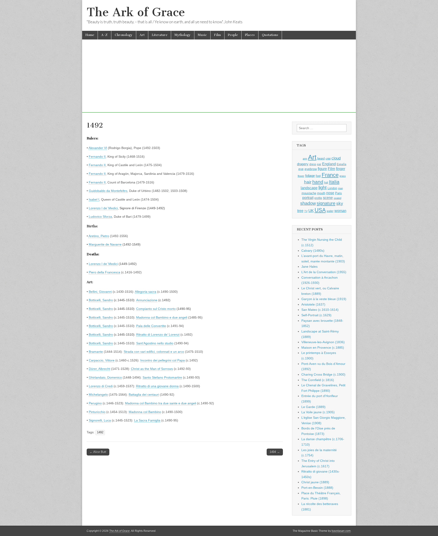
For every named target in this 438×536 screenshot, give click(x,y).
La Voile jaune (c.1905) (318, 412)
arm (305, 158)
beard (321, 158)
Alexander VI (98, 148)
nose (330, 193)
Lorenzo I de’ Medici (103, 208)
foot (318, 176)
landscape (309, 188)
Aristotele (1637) (313, 304)
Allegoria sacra (145, 291)
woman (340, 211)
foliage (310, 176)
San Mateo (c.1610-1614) (320, 309)
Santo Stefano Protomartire (162, 377)
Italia (334, 181)
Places (250, 35)
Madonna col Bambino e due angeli (161, 317)
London (332, 188)
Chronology (124, 35)
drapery (302, 164)
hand (317, 181)
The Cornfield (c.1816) (317, 380)
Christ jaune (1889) (315, 482)
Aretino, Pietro (99, 236)
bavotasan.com (341, 531)
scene (328, 198)
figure (322, 169)
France (330, 175)
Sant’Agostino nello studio (154, 343)
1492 (100, 432)
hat (326, 182)
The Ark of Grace (136, 12)
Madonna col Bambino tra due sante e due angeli (160, 403)
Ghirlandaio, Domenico (105, 377)
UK (311, 210)
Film (217, 35)
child (328, 158)
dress (312, 164)
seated (337, 198)
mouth (321, 193)
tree (300, 211)
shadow (308, 203)
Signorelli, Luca (100, 420)
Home (90, 35)
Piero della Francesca (104, 272)
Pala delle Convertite (151, 326)
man (340, 188)
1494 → (275, 452)
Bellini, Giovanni (100, 291)
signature (326, 203)
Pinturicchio (97, 412)
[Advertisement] (219, 80)
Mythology (183, 35)
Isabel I (94, 199)
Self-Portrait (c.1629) (316, 315)
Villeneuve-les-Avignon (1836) (323, 342)
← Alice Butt (98, 452)
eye (301, 169)
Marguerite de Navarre (105, 244)
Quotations (270, 35)
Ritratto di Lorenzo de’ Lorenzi (158, 334)
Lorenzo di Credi (101, 386)
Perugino (95, 403)
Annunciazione (146, 300)
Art (142, 35)
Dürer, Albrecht (99, 369)
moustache (309, 193)
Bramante (96, 351)
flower (301, 176)
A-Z (104, 35)
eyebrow (311, 169)
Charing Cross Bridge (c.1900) (323, 374)
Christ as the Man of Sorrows (152, 369)
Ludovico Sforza (100, 216)
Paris (338, 193)
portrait (307, 198)
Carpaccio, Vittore (102, 360)
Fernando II (97, 156)
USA (320, 210)
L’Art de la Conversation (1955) (323, 272)
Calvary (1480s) (312, 250)
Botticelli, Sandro (101, 300)
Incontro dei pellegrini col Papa (162, 360)
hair (307, 182)
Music (202, 35)
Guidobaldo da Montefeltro (108, 191)
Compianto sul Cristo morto (156, 309)
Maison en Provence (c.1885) (322, 347)
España (341, 164)
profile (318, 198)
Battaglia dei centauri (144, 394)
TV (306, 211)
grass (342, 176)
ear (319, 164)
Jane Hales (309, 266)
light (322, 187)
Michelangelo (98, 394)
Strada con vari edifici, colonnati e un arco (154, 351)
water (330, 211)
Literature (159, 35)
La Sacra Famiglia (147, 420)
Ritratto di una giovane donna (157, 386)
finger (340, 169)
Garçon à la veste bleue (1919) (323, 299)
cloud (336, 158)
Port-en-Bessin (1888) (317, 487)
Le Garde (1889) (313, 407)
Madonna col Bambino (145, 412)
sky (339, 203)
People (233, 35)
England (329, 164)
